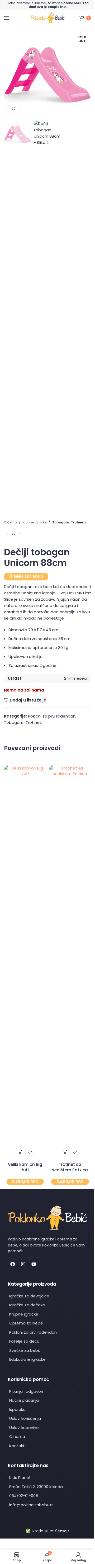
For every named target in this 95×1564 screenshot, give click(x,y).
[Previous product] (7, 533)
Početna (10, 522)
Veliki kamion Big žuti (25, 1167)
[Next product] (20, 533)
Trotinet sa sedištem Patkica (70, 1167)
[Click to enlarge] (14, 108)
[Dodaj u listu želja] (29, 1152)
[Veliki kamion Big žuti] (25, 962)
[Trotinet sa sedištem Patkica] (70, 962)
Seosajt (62, 1530)
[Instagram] (23, 1264)
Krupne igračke (34, 522)
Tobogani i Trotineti (69, 522)
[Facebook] (12, 1264)
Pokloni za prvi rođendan (51, 716)
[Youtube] (34, 1264)
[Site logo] (47, 17)
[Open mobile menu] (6, 18)
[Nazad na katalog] (13, 533)
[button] (20, 1152)
